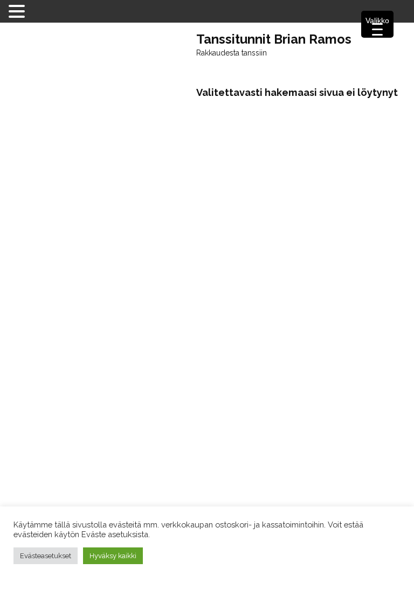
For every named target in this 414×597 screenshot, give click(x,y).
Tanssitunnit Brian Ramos (273, 39)
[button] (18, 11)
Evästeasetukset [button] (45, 556)
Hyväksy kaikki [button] (112, 556)
